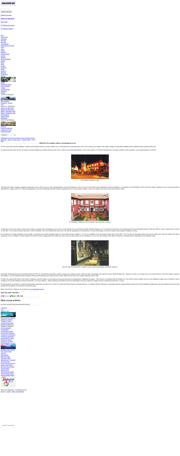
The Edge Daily (5, 362)
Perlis (2, 64)
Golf (2, 104)
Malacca (3, 57)
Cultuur (3, 88)
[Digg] (16, 296)
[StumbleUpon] (13, 296)
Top (2, 309)
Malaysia (3, 140)
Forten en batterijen (6, 128)
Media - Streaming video (8, 113)
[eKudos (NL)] (1, 296)
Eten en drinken (5, 86)
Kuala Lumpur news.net (8, 363)
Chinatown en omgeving (8, 335)
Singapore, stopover (7, 319)
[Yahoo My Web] (9, 296)
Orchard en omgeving (7, 336)
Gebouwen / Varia (6, 130)
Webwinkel (4, 22)
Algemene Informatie (7, 323)
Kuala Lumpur (5, 54)
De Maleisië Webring (7, 29)
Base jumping (5, 101)
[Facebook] (18, 296)
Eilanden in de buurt (7, 341)
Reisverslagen (5, 115)
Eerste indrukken (6, 328)
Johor (2, 49)
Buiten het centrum (6, 340)
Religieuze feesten (6, 84)
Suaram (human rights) (7, 375)
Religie (3, 83)
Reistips (3, 93)
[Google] (7, 296)
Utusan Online (5, 368)
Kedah (3, 50)
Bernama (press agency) (8, 350)
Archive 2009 (26, 140)
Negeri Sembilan (6, 59)
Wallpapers (4, 118)
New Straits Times (6, 351)
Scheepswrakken (6, 131)
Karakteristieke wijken (7, 338)
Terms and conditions (17, 391)
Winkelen (3, 91)
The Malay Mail (5, 358)
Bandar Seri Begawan (7, 324)
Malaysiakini (4, 355)
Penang (3, 66)
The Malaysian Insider (7, 372)
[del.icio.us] (11, 296)
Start (2, 35)
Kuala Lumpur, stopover (8, 318)
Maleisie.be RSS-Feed (7, 109)
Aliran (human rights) (7, 373)
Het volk (3, 42)
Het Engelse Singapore (7, 333)
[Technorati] (14, 296)
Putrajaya (3, 67)
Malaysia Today (5, 356)
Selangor (3, 72)
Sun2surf (12, 360)
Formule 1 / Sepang (6, 103)
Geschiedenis (5, 44)
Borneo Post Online (6, 365)
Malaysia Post (5, 370)
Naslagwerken (5, 116)
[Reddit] (20, 296)
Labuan (3, 56)
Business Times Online (7, 367)
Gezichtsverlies (5, 89)
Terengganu (4, 74)
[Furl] (22, 296)
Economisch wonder (7, 331)
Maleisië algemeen (6, 15)
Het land (3, 40)
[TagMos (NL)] (5, 296)
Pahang (3, 61)
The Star (3, 353)
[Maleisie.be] (8, 5)
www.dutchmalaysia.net (37, 289)
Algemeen (4, 39)
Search (3, 391)
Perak (2, 62)
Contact (8, 391)
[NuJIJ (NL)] (3, 296)
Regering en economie (7, 45)
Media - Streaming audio (8, 111)
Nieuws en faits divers (7, 108)
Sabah (2, 69)
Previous (4, 308)
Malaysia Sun (5, 360)
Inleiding (3, 126)
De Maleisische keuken (8, 25)
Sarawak (3, 71)
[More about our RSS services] (25, 138)
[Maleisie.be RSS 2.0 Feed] (8, 138)
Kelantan (3, 52)
